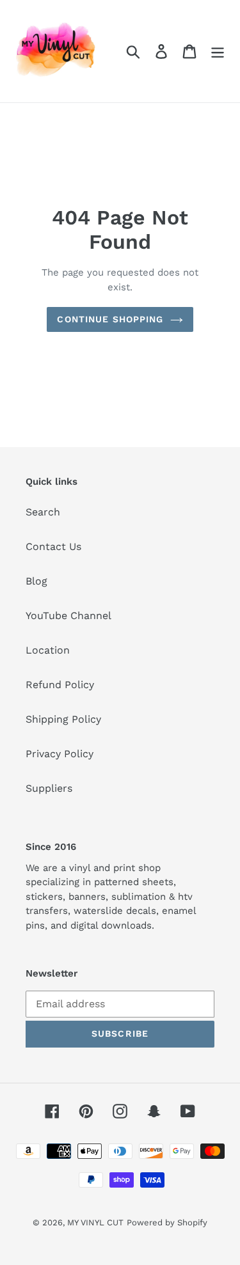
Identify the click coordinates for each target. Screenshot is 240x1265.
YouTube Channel (68, 615)
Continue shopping (110, 319)
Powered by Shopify (167, 1222)
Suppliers (49, 788)
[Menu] (218, 51)
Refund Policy (60, 685)
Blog (36, 581)
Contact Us (53, 546)
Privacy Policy (59, 754)
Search (43, 512)
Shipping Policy (63, 719)
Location (48, 650)
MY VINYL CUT (95, 1222)
